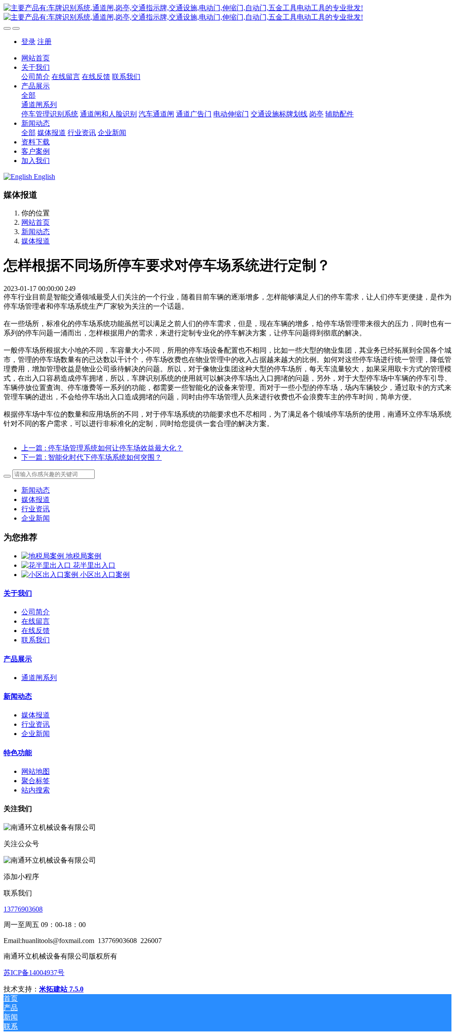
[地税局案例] (43, 556)
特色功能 (18, 752)
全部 (28, 95)
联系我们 (35, 640)
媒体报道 (35, 241)
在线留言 (35, 621)
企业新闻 (35, 518)
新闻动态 (35, 231)
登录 (28, 41)
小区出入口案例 (105, 574)
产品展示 (18, 659)
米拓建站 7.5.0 (61, 989)
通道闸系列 (39, 677)
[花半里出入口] (47, 565)
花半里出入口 (94, 565)
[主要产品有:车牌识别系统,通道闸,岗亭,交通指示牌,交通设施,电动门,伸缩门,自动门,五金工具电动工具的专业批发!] (227, 13)
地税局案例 (83, 556)
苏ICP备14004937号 (34, 972)
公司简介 (35, 612)
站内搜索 (35, 790)
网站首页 (35, 58)
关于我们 (18, 593)
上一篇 (102, 448)
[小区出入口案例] (50, 574)
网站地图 (35, 771)
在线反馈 (35, 630)
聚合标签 (35, 780)
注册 (44, 41)
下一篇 (91, 457)
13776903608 (23, 909)
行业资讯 (35, 509)
